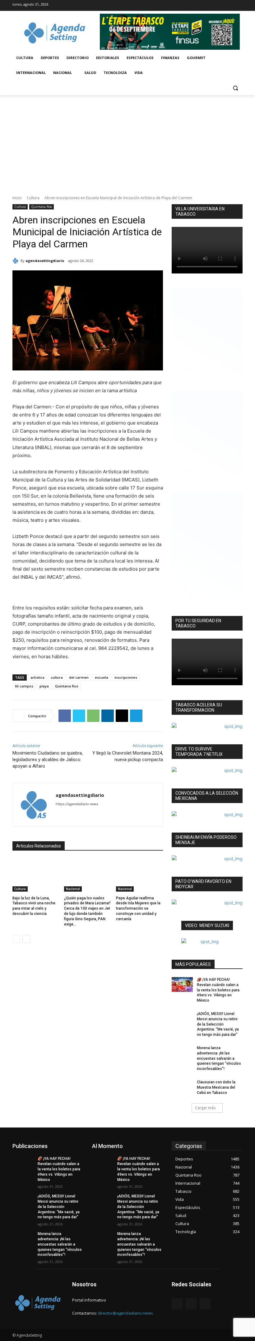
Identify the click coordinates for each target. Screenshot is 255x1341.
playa (44, 686)
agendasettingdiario (45, 260)
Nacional (73, 889)
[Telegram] (136, 716)
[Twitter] (226, 5)
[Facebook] (204, 5)
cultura (57, 677)
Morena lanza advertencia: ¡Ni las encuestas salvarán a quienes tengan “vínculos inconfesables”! (219, 1058)
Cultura (33, 197)
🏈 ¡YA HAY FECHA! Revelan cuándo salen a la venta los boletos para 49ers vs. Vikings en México (218, 990)
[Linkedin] (107, 716)
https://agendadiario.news (77, 804)
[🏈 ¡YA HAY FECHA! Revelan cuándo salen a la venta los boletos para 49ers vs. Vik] (182, 984)
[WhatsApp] (93, 716)
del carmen (79, 677)
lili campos (24, 686)
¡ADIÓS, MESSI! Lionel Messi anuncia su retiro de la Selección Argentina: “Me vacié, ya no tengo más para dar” (218, 1024)
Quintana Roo (41, 206)
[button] (235, 87)
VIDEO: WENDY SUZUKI (207, 925)
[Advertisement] (127, 141)
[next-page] (26, 939)
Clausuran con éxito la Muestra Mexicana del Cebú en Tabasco (216, 1087)
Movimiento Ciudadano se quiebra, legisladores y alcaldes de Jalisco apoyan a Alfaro (47, 759)
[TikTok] (215, 5)
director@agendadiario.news (125, 1313)
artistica (37, 677)
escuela (101, 677)
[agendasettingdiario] (16, 261)
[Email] (122, 716)
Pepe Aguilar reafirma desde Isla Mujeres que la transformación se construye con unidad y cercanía (138, 908)
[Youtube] (238, 5)
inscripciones (125, 677)
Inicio (17, 197)
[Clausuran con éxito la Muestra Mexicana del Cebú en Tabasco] (182, 1087)
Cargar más (205, 1107)
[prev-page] (16, 939)
